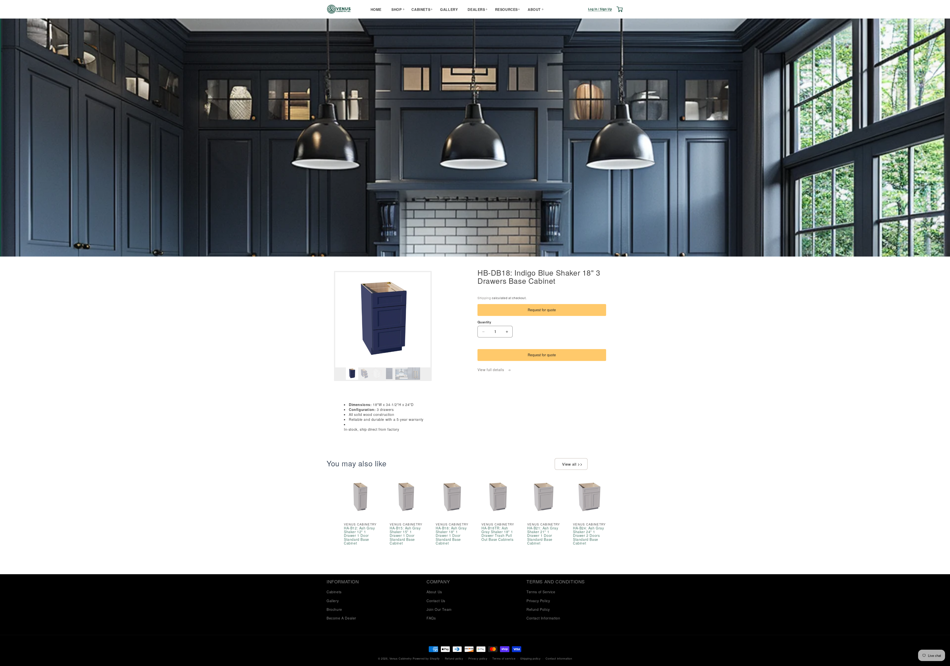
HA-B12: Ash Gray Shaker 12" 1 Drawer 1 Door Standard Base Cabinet (359, 535)
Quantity (484, 322)
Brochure (334, 609)
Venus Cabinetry (400, 658)
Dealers (476, 9)
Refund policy (454, 658)
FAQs (431, 618)
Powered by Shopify (426, 658)
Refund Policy (538, 609)
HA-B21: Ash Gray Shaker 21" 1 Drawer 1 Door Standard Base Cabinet (542, 535)
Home (376, 9)
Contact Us (436, 600)
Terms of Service (540, 591)
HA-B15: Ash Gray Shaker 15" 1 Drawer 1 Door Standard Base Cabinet (405, 535)
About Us (434, 591)
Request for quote (542, 309)
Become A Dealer (341, 618)
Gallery (449, 9)
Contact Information (543, 618)
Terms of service (503, 658)
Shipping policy (530, 658)
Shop (396, 9)
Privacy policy (478, 658)
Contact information (559, 658)
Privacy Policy (538, 600)
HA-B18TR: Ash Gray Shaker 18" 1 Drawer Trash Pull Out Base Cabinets (497, 534)
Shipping (484, 298)
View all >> (572, 464)
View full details (491, 369)
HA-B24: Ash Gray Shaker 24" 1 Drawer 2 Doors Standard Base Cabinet (588, 535)
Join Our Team (439, 609)
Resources (506, 9)
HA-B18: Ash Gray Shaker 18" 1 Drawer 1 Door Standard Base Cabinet (451, 535)
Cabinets (420, 9)
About (534, 9)
